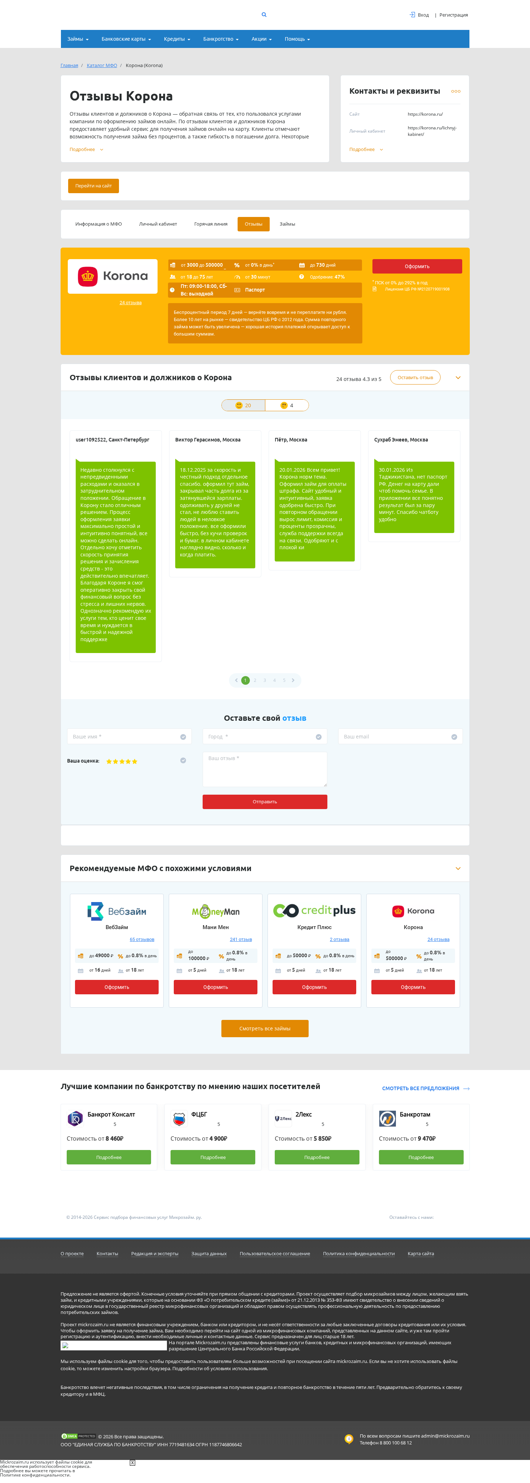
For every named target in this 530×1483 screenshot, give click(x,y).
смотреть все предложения (421, 1088)
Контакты (107, 1253)
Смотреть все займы (265, 1028)
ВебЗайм (117, 927)
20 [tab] (248, 405)
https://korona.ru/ (425, 114)
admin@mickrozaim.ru (445, 1436)
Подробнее (362, 149)
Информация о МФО (98, 224)
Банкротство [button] (218, 39)
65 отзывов (142, 939)
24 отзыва (131, 302)
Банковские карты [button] (124, 39)
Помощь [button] (295, 39)
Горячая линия (211, 224)
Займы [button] (75, 39)
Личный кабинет (158, 224)
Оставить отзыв (415, 377)
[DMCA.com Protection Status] (79, 1436)
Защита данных (209, 1253)
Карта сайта (421, 1253)
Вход (423, 15)
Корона (413, 927)
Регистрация (454, 15)
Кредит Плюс (314, 927)
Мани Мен (216, 927)
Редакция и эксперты (154, 1253)
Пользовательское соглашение (275, 1253)
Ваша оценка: (83, 761)
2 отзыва (339, 939)
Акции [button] (259, 39)
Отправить (265, 801)
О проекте (72, 1253)
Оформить (417, 266)
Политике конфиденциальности (35, 1475)
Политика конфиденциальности (359, 1253)
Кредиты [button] (174, 39)
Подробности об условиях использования (219, 1368)
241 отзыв (241, 939)
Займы (287, 224)
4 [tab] (291, 405)
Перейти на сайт (93, 185)
